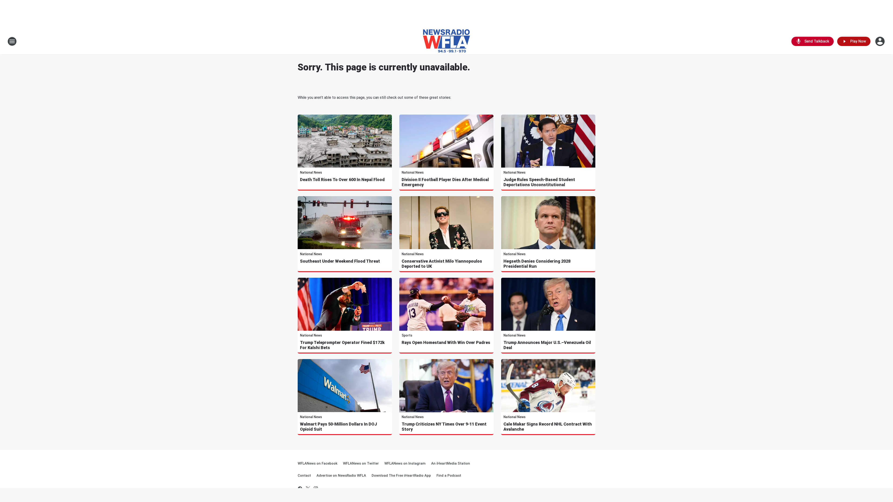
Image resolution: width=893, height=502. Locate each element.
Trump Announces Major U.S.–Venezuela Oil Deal (547, 345)
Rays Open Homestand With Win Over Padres (446, 342)
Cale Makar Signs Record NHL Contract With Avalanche (547, 427)
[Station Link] (446, 41)
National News (311, 172)
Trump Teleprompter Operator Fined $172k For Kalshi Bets (342, 345)
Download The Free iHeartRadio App (401, 475)
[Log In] (880, 41)
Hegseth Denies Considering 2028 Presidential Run (536, 264)
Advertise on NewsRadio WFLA (341, 475)
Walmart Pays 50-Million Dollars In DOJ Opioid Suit (338, 427)
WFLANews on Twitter (361, 463)
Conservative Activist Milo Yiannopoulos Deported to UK (442, 264)
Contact (304, 475)
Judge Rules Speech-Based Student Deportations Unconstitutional (539, 182)
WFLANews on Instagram (405, 463)
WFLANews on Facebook (317, 463)
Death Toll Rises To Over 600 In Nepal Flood (342, 179)
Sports (407, 335)
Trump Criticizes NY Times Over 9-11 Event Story (444, 427)
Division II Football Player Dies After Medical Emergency (445, 182)
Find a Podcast (449, 475)
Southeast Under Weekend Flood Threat (340, 261)
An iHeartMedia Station (450, 463)
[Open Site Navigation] (12, 41)
